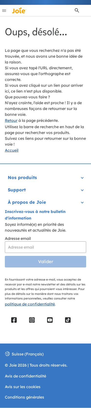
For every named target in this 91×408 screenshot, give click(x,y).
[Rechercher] (77, 10)
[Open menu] (4, 10)
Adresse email (18, 238)
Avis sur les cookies (23, 386)
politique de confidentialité (30, 304)
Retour (11, 120)
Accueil (11, 150)
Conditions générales (24, 397)
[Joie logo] (19, 10)
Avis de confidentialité (25, 376)
